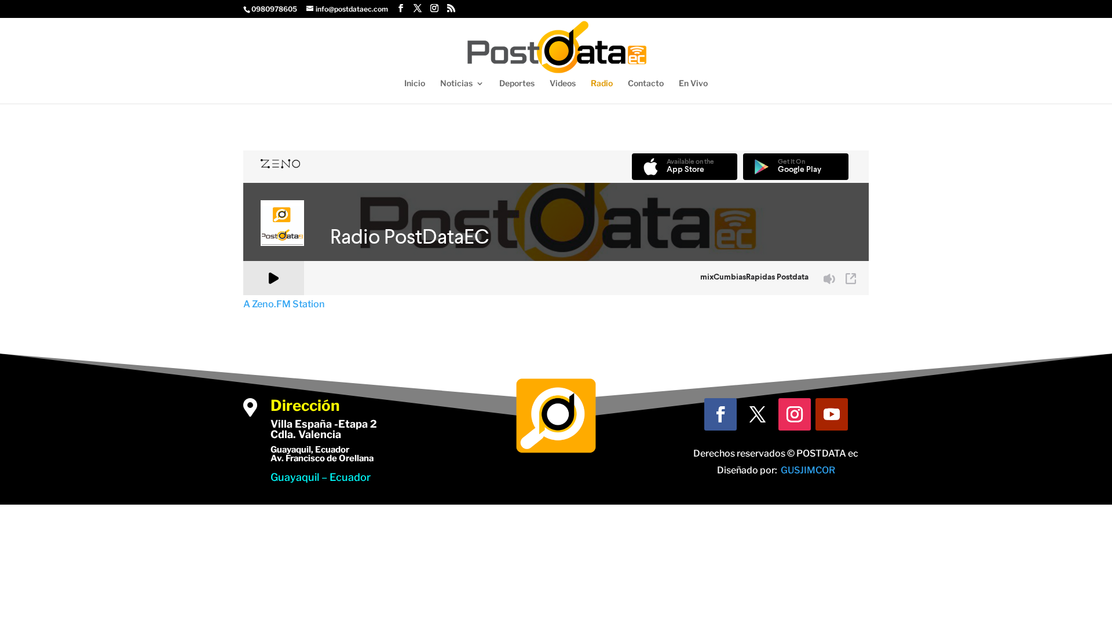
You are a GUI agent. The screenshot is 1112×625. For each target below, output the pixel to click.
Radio (602, 83)
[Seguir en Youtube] (831, 414)
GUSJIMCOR (808, 470)
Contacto (646, 83)
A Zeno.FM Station (284, 304)
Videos (563, 83)
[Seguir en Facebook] (720, 414)
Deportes (517, 83)
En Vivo (693, 83)
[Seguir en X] (757, 414)
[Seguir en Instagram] (794, 414)
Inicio (414, 83)
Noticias (456, 83)
